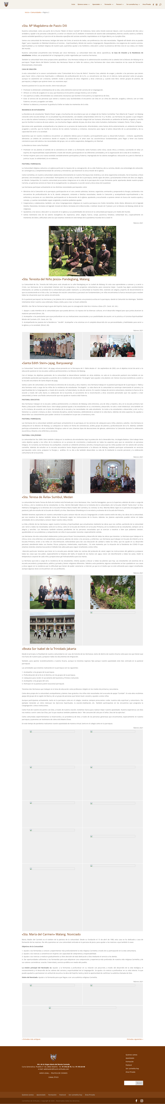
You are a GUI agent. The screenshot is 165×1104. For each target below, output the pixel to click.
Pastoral (119, 4)
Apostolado (96, 4)
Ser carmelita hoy (132, 4)
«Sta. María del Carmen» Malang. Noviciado (51, 934)
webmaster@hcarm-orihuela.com (56, 1069)
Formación (108, 4)
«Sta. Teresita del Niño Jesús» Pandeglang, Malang (55, 279)
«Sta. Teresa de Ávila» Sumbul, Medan (47, 497)
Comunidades (36, 12)
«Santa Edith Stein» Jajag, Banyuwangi (47, 363)
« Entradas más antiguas (31, 1039)
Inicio (73, 4)
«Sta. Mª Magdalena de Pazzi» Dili (44, 26)
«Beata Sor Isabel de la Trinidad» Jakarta (49, 649)
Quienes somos (83, 4)
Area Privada (147, 4)
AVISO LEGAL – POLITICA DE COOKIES (53, 1073)
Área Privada (130, 1072)
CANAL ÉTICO (53, 1077)
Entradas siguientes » (135, 1039)
